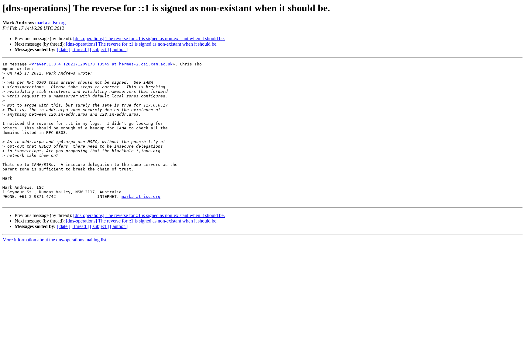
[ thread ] (80, 49)
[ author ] (119, 49)
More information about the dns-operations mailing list (54, 239)
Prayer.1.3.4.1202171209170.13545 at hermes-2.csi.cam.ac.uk (102, 64)
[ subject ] (99, 49)
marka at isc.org (50, 22)
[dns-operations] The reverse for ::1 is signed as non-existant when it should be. (149, 38)
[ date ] (63, 49)
